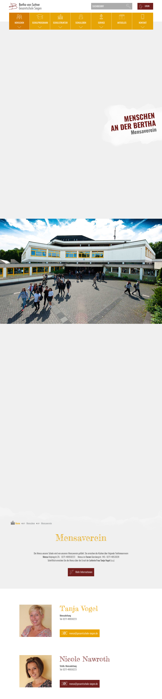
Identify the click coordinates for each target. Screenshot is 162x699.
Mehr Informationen (83, 572)
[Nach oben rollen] (156, 693)
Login (147, 6)
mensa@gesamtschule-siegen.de (83, 633)
